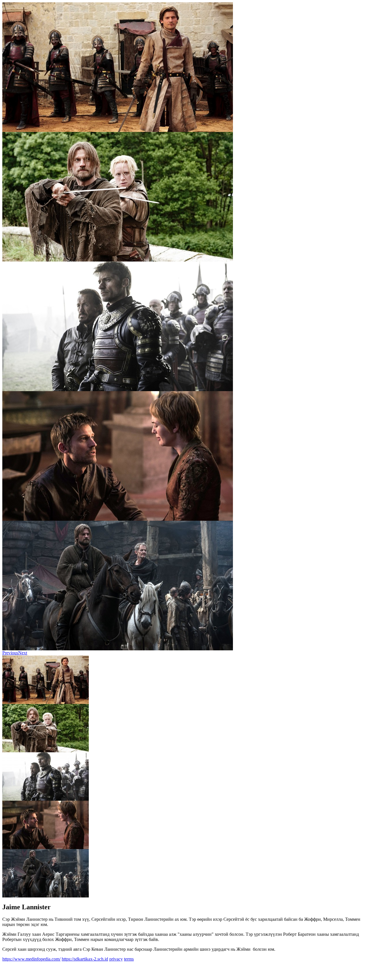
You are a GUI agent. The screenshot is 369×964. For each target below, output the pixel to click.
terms (129, 959)
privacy (116, 959)
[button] (10, 652)
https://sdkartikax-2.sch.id (85, 959)
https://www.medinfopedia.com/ (31, 959)
